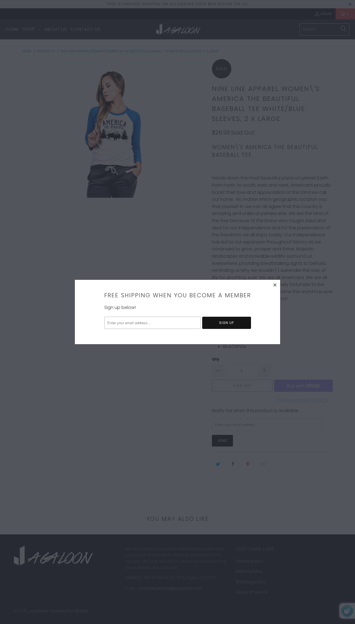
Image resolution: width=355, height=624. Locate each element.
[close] (275, 285)
